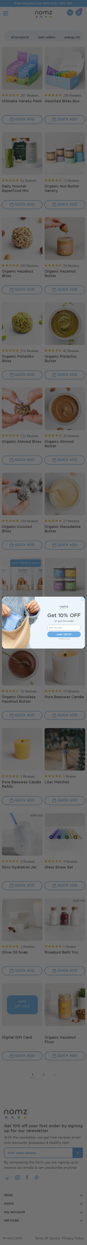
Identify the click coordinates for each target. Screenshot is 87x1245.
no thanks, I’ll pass (64, 638)
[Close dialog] (82, 599)
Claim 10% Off (64, 634)
